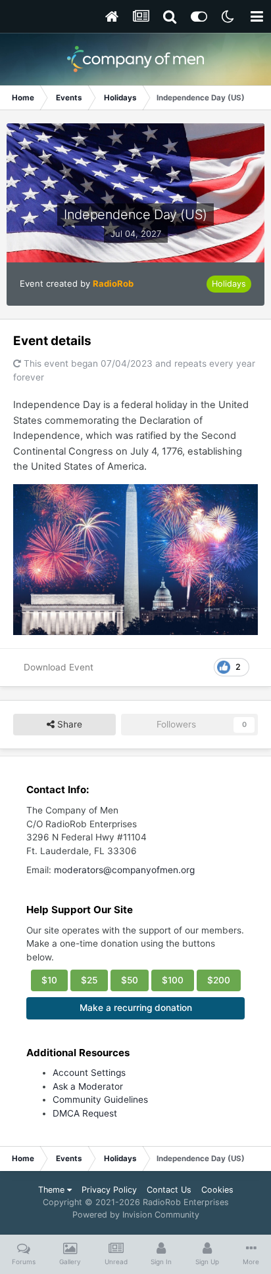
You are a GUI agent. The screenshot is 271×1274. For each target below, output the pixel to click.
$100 (173, 980)
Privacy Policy (109, 1190)
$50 (129, 980)
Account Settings (89, 1072)
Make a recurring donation (136, 1007)
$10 (49, 980)
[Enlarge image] (135, 559)
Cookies (217, 1190)
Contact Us (169, 1190)
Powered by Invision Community (135, 1215)
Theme (52, 1190)
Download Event (58, 667)
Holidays (229, 284)
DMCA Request (85, 1113)
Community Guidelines (100, 1099)
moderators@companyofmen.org (124, 870)
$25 (89, 980)
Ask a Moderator (88, 1086)
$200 (218, 980)
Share (68, 724)
